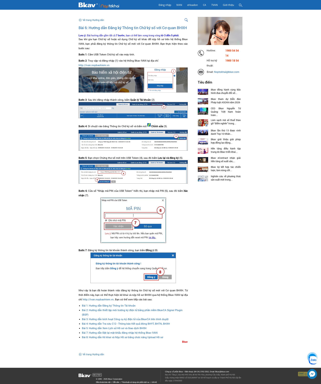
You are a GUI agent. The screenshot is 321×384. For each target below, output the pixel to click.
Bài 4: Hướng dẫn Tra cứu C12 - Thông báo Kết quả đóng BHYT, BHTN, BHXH (126, 323)
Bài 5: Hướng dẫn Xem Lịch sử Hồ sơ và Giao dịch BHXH (114, 328)
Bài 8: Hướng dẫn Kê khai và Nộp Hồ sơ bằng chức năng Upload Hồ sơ (122, 337)
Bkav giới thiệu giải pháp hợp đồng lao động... (226, 141)
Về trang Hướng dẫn (93, 20)
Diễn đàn (116, 382)
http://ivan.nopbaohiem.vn (94, 65)
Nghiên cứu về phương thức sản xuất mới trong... (226, 178)
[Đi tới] (99, 5)
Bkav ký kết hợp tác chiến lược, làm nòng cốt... (226, 168)
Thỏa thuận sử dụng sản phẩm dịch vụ (135, 382)
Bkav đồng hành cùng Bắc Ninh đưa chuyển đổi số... (226, 91)
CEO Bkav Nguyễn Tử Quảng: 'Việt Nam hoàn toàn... (226, 112)
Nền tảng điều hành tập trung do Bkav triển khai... (226, 150)
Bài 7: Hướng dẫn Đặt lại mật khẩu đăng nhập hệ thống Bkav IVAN (120, 332)
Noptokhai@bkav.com (226, 71)
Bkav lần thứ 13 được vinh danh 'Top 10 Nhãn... (226, 132)
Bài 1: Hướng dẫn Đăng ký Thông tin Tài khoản (109, 305)
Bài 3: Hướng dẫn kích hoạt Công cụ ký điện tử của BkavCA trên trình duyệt (125, 319)
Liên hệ (154, 382)
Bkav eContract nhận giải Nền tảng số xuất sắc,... (226, 159)
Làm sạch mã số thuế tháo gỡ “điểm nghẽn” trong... (226, 121)
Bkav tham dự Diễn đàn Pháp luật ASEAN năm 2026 (226, 100)
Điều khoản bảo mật (103, 382)
